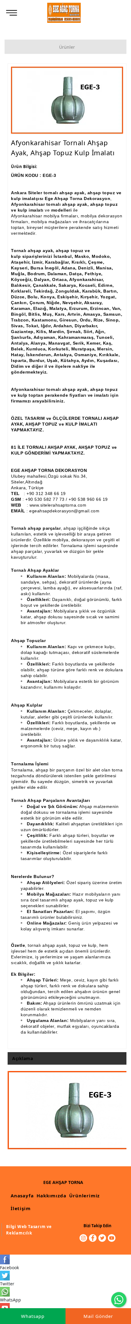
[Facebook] (93, 1238)
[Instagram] (83, 1238)
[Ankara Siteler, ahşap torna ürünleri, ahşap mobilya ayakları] (64, 13)
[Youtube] (111, 1238)
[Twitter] (102, 1238)
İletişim (20, 1208)
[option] (67, 100)
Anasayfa (22, 1195)
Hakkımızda (51, 1195)
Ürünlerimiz (84, 1195)
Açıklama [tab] (22, 1058)
